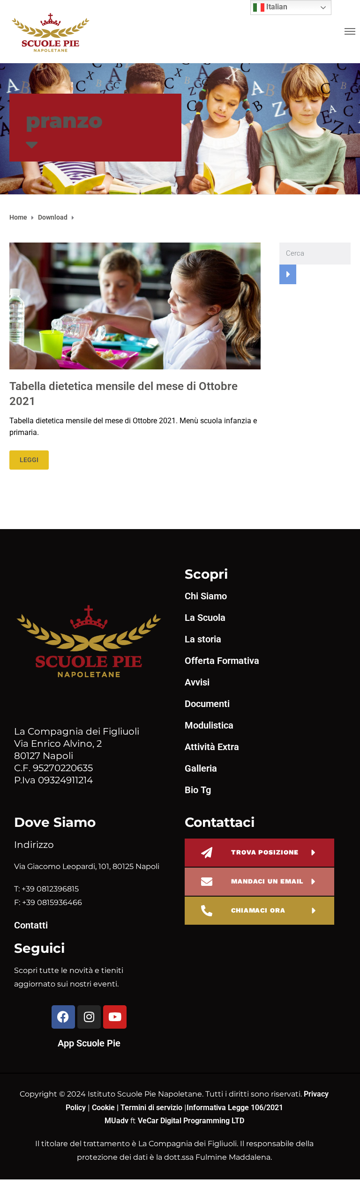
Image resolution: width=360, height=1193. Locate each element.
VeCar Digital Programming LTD (191, 1120)
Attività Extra (212, 746)
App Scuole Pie (89, 1043)
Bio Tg (198, 789)
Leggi (29, 460)
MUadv (117, 1120)
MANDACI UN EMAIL (267, 881)
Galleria (201, 768)
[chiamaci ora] (206, 910)
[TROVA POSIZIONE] (206, 852)
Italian (275, 6)
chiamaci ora (258, 910)
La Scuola (205, 617)
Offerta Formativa (222, 660)
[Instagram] (89, 1017)
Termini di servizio (151, 1107)
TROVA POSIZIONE (265, 852)
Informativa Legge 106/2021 (235, 1107)
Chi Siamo (206, 596)
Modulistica (209, 725)
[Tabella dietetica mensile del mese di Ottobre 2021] (135, 305)
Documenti (207, 703)
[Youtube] (115, 1017)
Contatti (31, 925)
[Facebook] (63, 1017)
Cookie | (106, 1107)
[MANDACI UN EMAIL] (206, 881)
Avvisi (197, 682)
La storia (203, 639)
